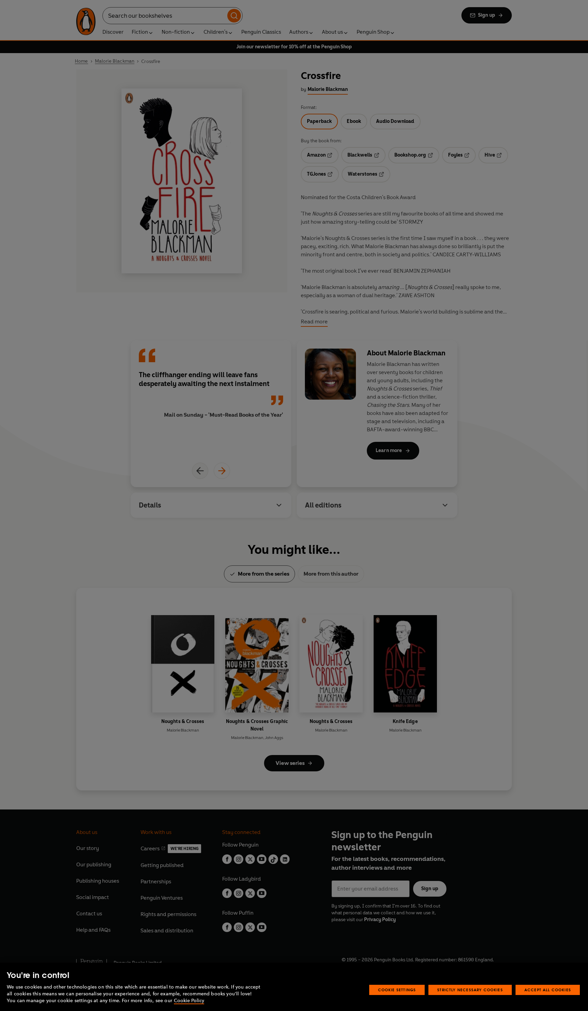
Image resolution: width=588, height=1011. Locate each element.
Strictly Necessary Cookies (470, 989)
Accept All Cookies (547, 989)
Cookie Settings (397, 989)
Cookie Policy (189, 1001)
